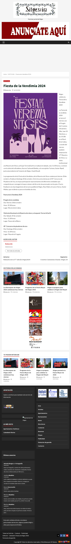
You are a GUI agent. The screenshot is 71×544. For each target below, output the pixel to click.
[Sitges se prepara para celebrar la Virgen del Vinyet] (57, 278)
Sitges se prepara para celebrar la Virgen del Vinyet (42, 372)
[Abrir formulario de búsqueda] (68, 42)
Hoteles (40, 409)
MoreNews (44, 542)
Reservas (41, 431)
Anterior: (16, 258)
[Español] (68, 541)
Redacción (8, 90)
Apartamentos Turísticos (11, 429)
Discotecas (41, 424)
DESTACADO (30, 283)
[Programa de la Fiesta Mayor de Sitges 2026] (35, 278)
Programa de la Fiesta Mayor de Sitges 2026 (25, 372)
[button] (3, 42)
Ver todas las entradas (13, 251)
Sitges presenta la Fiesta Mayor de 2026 (59, 372)
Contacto (41, 446)
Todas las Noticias (8, 533)
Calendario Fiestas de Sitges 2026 (19, 535)
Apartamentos (42, 413)
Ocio (39, 406)
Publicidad (41, 439)
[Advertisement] (35, 57)
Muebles (11, 475)
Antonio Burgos (9, 463)
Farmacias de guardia (44, 442)
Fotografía (19, 463)
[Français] (64, 541)
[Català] (59, 541)
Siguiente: (54, 258)
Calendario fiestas (9, 432)
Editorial (5, 535)
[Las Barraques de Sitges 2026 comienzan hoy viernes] (13, 278)
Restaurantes (42, 417)
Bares (40, 420)
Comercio (41, 428)
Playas (40, 435)
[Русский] (66, 541)
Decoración (11, 487)
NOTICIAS (6, 81)
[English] (62, 541)
